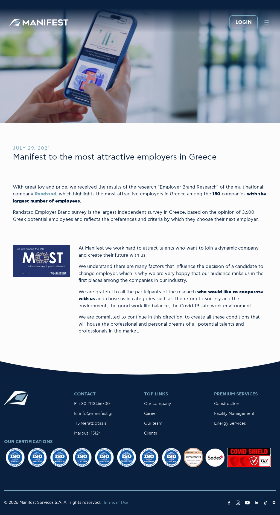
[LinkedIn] (256, 503)
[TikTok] (265, 503)
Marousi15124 (87, 433)
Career (150, 413)
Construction (226, 403)
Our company (157, 403)
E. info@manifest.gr (93, 413)
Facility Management (234, 413)
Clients (150, 433)
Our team (153, 423)
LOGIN (243, 22)
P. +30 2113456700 (92, 403)
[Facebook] (229, 503)
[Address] (274, 503)
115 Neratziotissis (90, 423)
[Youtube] (247, 503)
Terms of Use (115, 502)
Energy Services (230, 423)
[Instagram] (237, 503)
